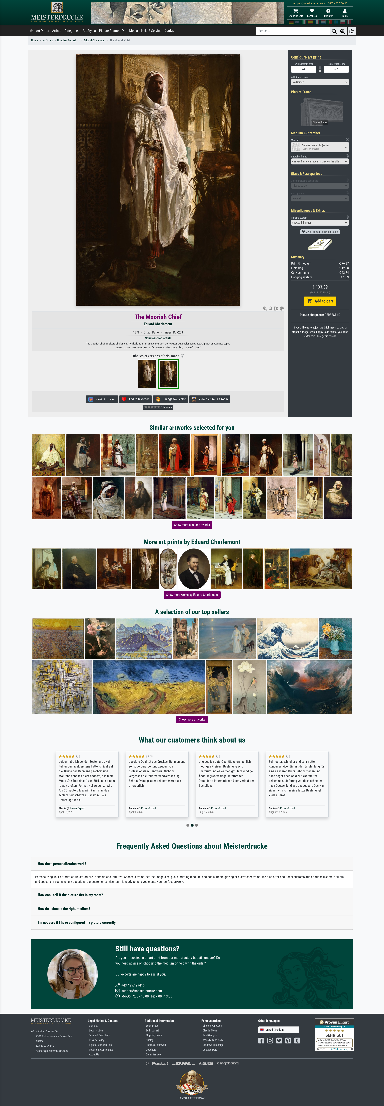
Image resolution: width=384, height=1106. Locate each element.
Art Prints (42, 31)
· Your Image (152, 1025)
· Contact (93, 1025)
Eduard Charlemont (94, 40)
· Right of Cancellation (100, 1045)
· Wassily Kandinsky (212, 1040)
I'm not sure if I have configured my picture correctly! (77, 922)
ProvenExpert (74, 808)
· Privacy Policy (96, 1040)
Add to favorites (137, 399)
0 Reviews (166, 407)
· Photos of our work (155, 1045)
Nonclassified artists (68, 40)
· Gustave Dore (209, 1049)
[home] (31, 31)
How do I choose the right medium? (64, 908)
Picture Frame (109, 31)
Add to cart (322, 301)
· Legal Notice (95, 1030)
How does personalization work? (62, 863)
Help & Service (151, 31)
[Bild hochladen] (352, 31)
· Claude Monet (209, 1030)
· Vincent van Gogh (211, 1025)
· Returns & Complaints (100, 1049)
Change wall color (173, 399)
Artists (56, 31)
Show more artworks (192, 719)
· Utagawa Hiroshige (212, 1045)
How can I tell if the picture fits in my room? (70, 895)
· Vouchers (150, 1049)
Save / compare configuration (321, 231)
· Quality (149, 1040)
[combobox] (320, 82)
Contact (169, 31)
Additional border (299, 77)
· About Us (93, 1054)
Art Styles (89, 31)
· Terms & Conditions (99, 1035)
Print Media (130, 31)
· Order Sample (153, 1054)
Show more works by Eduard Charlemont (192, 595)
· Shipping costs (153, 1035)
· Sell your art (152, 1030)
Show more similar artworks (192, 525)
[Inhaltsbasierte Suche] (342, 31)
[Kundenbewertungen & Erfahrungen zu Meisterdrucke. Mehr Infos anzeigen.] (334, 1034)
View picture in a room (212, 399)
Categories (71, 31)
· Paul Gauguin (209, 1035)
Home (34, 40)
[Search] (334, 31)
